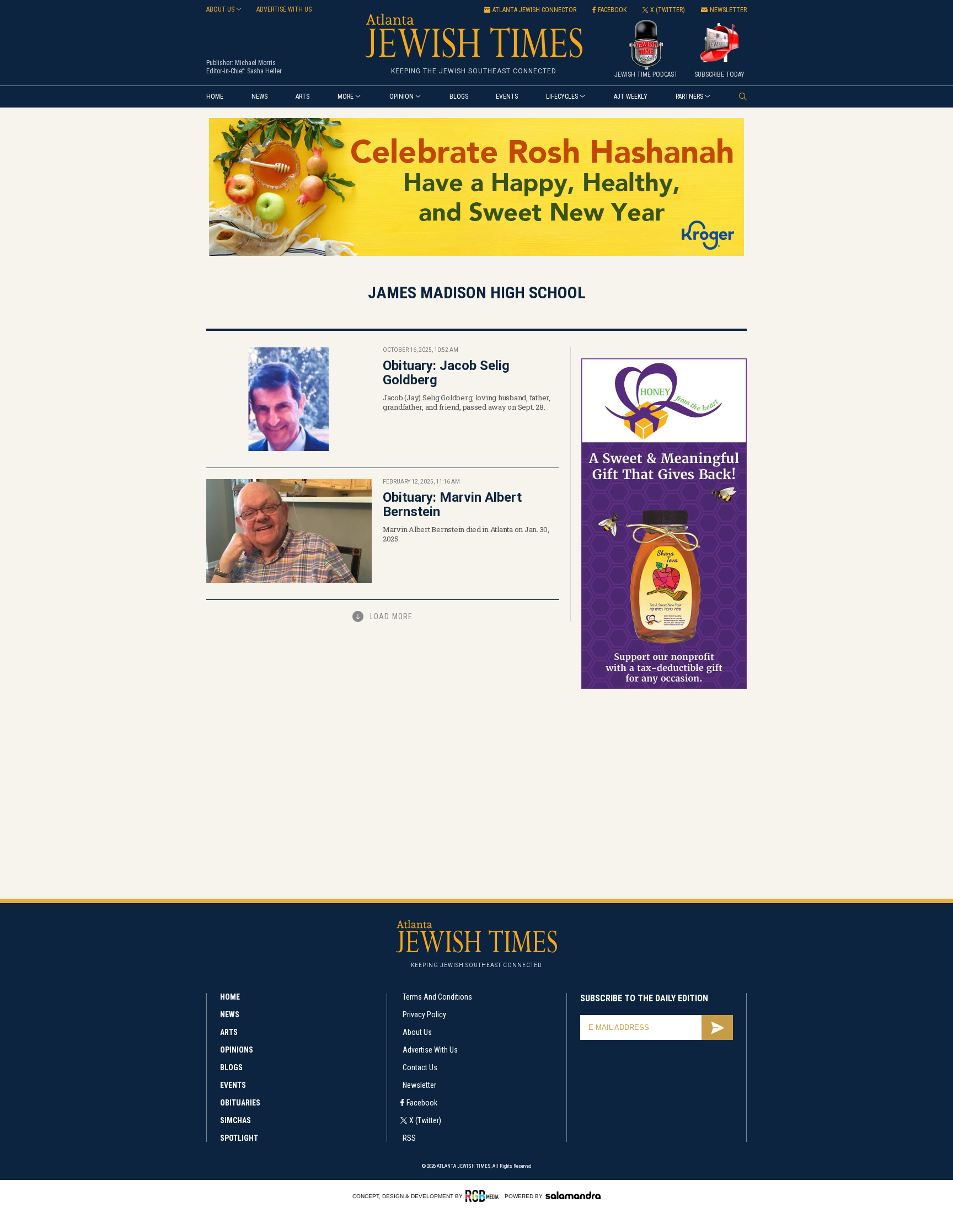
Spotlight (239, 1138)
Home (214, 96)
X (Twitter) (425, 1120)
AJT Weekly (630, 96)
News (259, 96)
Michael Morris (255, 63)
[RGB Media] (483, 1196)
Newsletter (419, 1085)
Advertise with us (284, 9)
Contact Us (420, 1067)
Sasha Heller (264, 71)
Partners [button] (689, 96)
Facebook (421, 1102)
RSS (409, 1138)
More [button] (346, 96)
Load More (391, 616)
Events (507, 96)
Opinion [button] (401, 96)
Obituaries (240, 1102)
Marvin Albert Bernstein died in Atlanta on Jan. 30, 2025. (466, 534)
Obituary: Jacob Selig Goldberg (446, 373)
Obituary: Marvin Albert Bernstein (452, 504)
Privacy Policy (424, 1014)
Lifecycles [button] (562, 96)
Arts (302, 96)
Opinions (236, 1049)
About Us (417, 1032)
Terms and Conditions (437, 996)
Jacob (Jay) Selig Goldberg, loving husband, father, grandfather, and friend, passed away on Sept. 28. (466, 402)
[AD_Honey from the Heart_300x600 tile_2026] (664, 687)
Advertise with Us (430, 1049)
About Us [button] (220, 9)
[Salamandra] (573, 1195)
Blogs (458, 96)
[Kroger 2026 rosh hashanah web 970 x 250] (476, 253)
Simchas (235, 1120)
